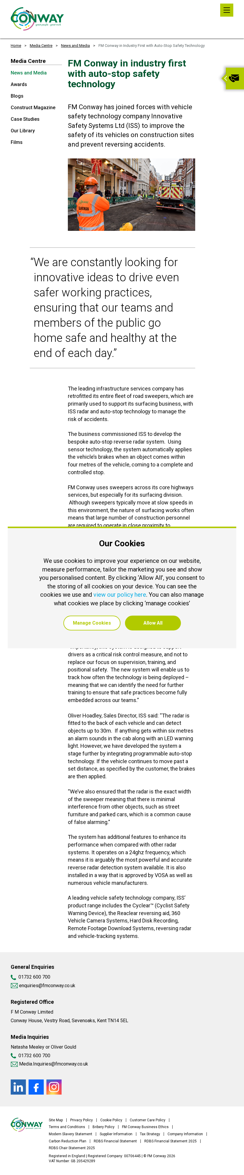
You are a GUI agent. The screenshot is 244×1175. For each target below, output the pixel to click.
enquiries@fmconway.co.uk (46, 985)
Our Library (23, 131)
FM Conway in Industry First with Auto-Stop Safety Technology (151, 45)
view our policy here (119, 594)
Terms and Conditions (67, 1127)
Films (17, 142)
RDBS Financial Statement (115, 1141)
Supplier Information (116, 1134)
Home (16, 45)
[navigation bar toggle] (226, 10)
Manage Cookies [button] (92, 623)
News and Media (75, 45)
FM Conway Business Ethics (145, 1127)
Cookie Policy (111, 1120)
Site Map (56, 1120)
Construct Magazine (33, 107)
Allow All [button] (152, 623)
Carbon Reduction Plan (67, 1141)
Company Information (185, 1134)
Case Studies (25, 119)
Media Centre (41, 45)
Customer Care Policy (147, 1120)
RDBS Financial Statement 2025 (170, 1141)
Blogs (17, 96)
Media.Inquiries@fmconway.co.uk (53, 1064)
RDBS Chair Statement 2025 (72, 1148)
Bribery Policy (104, 1127)
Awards (19, 84)
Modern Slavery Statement (70, 1134)
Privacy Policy (81, 1120)
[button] (223, 78)
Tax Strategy (150, 1134)
